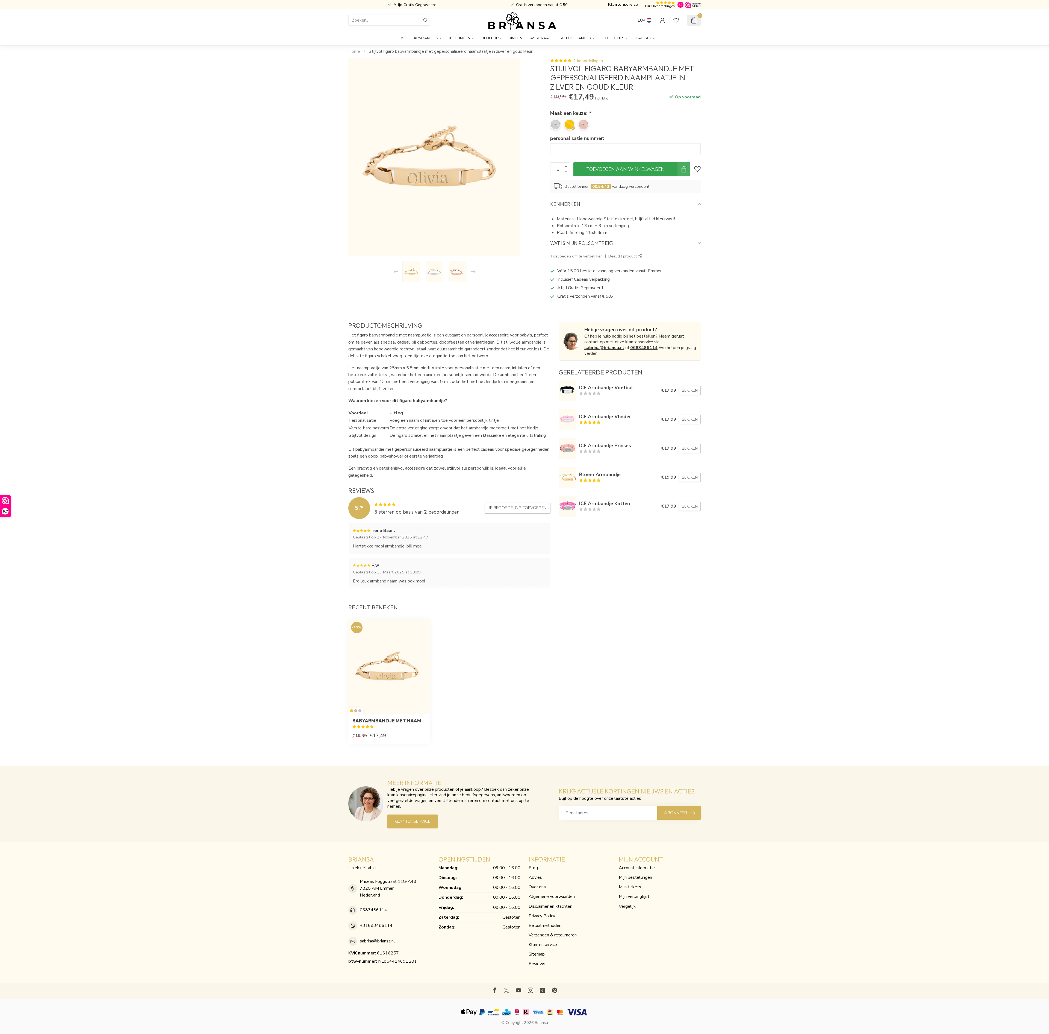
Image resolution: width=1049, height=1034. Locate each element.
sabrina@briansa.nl (604, 348)
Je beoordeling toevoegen (517, 508)
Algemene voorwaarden (552, 897)
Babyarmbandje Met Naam (386, 720)
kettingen (459, 38)
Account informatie (637, 868)
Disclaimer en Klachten (550, 906)
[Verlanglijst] (676, 20)
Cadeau (643, 38)
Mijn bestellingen (635, 877)
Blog (533, 868)
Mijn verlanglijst (634, 897)
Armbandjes (426, 38)
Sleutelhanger (575, 38)
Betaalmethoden (545, 925)
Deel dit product (623, 256)
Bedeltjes (491, 38)
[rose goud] (355, 710)
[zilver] (359, 710)
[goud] (351, 710)
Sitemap (537, 954)
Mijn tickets (630, 887)
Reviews (537, 964)
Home (400, 38)
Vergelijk (627, 906)
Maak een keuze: (570, 113)
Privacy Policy (542, 916)
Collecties (613, 38)
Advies (535, 877)
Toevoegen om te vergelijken (576, 256)
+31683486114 (376, 925)
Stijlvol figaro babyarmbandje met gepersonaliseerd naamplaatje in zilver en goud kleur (450, 51)
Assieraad (541, 38)
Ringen (515, 38)
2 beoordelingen (588, 60)
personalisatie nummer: (577, 138)
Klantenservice (623, 4)
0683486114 (644, 348)
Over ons (537, 887)
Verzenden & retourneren (553, 935)
